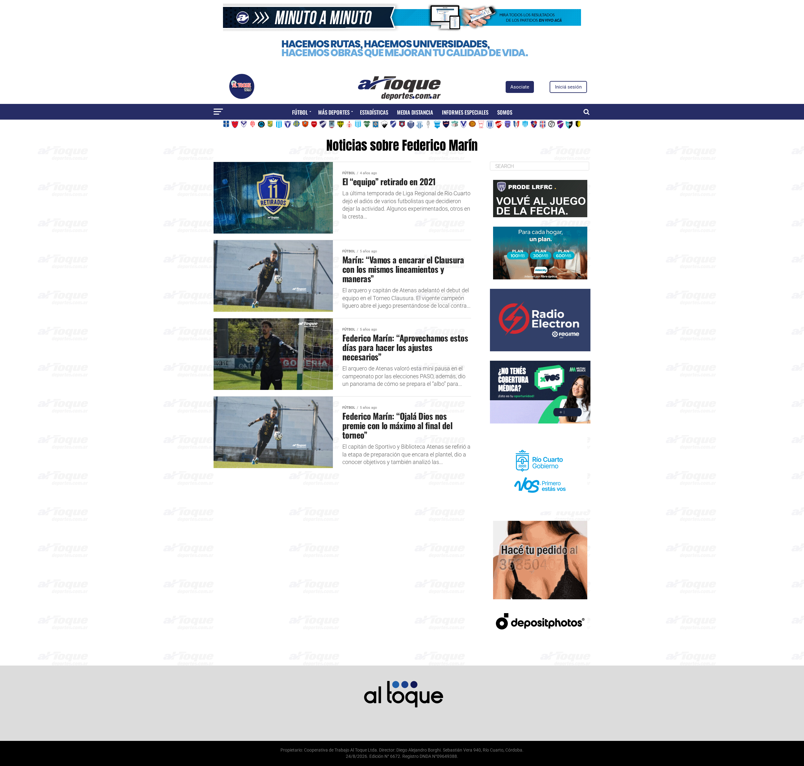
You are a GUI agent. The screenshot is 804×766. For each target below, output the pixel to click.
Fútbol (300, 112)
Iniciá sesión (568, 87)
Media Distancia (415, 112)
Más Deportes (334, 112)
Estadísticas (374, 112)
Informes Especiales (465, 112)
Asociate (519, 87)
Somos (504, 112)
